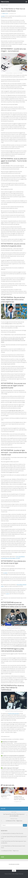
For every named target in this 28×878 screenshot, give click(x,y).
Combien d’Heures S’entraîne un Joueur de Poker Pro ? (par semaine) (19, 798)
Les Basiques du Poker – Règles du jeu (10, 850)
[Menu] (26, 1)
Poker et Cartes (5, 1)
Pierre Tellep (5, 13)
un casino (5, 572)
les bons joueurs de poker (13, 713)
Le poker (3, 16)
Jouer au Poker (4, 5)
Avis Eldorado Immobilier (14, 864)
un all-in (7, 593)
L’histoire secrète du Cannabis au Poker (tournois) (12, 833)
